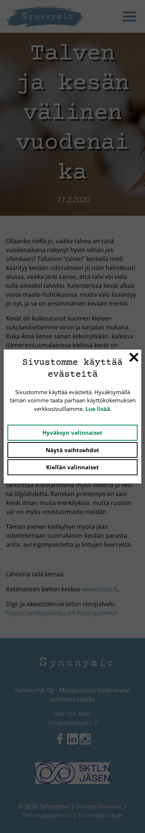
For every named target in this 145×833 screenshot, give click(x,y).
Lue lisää (98, 408)
